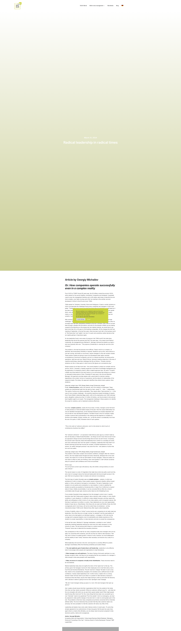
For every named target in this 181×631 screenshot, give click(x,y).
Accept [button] (88, 319)
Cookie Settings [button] (80, 319)
